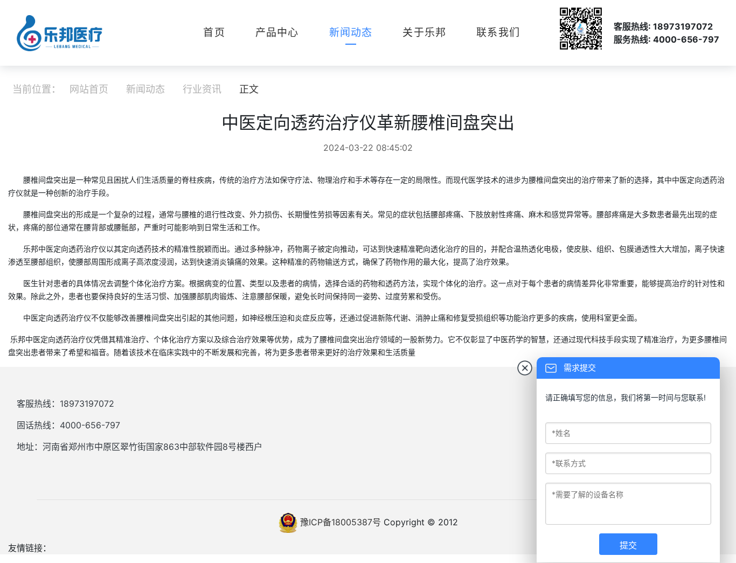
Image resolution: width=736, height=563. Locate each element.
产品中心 (277, 32)
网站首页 (89, 89)
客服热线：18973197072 (65, 403)
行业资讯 (202, 89)
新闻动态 (351, 32)
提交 (628, 545)
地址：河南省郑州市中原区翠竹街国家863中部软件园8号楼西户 (139, 446)
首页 (214, 32)
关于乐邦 (424, 32)
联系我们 (498, 32)
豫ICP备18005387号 (340, 522)
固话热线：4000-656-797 (68, 425)
